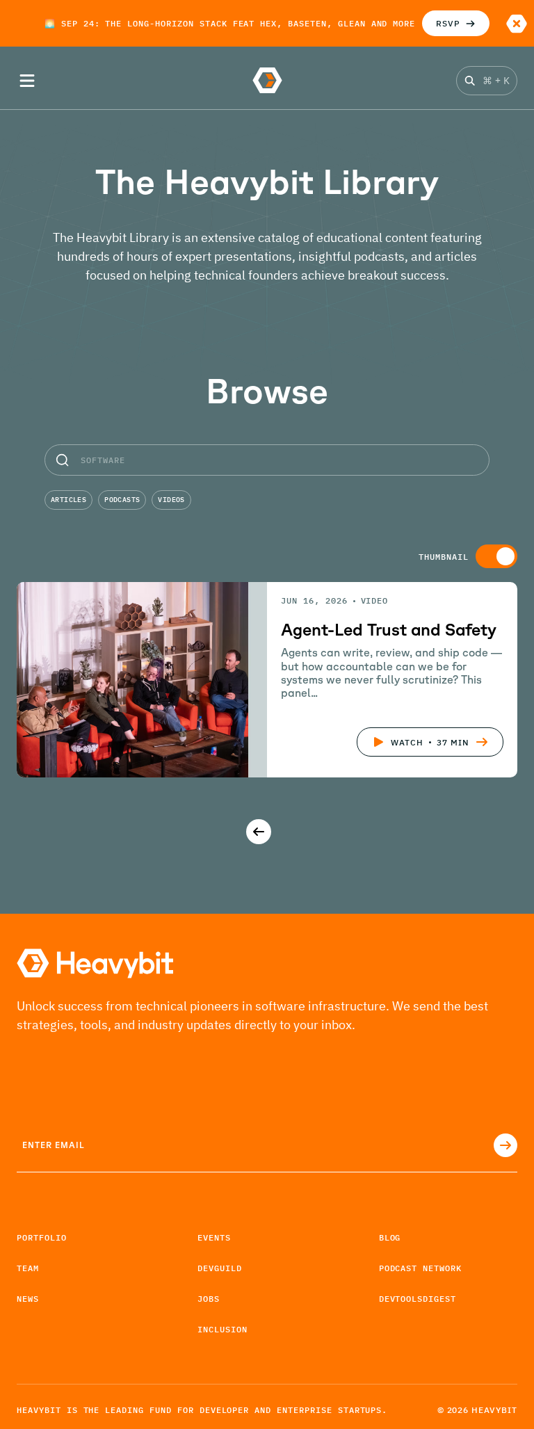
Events (214, 1237)
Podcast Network (420, 1268)
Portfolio (42, 1237)
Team (28, 1268)
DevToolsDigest (417, 1298)
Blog (390, 1237)
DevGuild (219, 1268)
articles (68, 499)
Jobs (208, 1298)
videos (171, 499)
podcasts (122, 499)
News (28, 1298)
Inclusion (222, 1329)
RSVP (448, 23)
